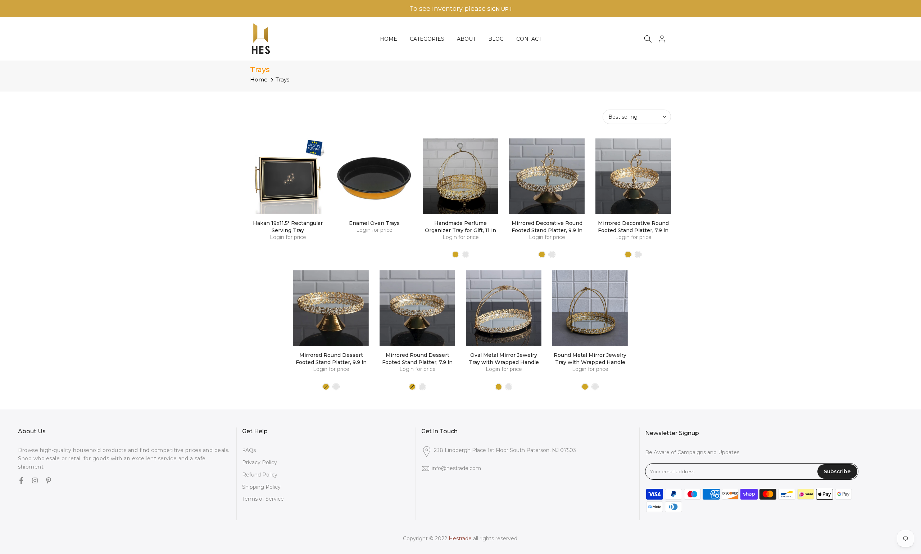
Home (259, 79)
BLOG (496, 39)
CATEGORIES (427, 39)
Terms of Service (263, 499)
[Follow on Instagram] (35, 481)
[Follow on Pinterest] (48, 481)
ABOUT (466, 39)
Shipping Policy (261, 487)
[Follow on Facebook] (21, 481)
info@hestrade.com (456, 468)
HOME (388, 39)
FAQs (249, 450)
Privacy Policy (259, 462)
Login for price (288, 237)
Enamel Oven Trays (374, 223)
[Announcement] (460, 8)
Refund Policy (259, 474)
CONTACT (528, 39)
